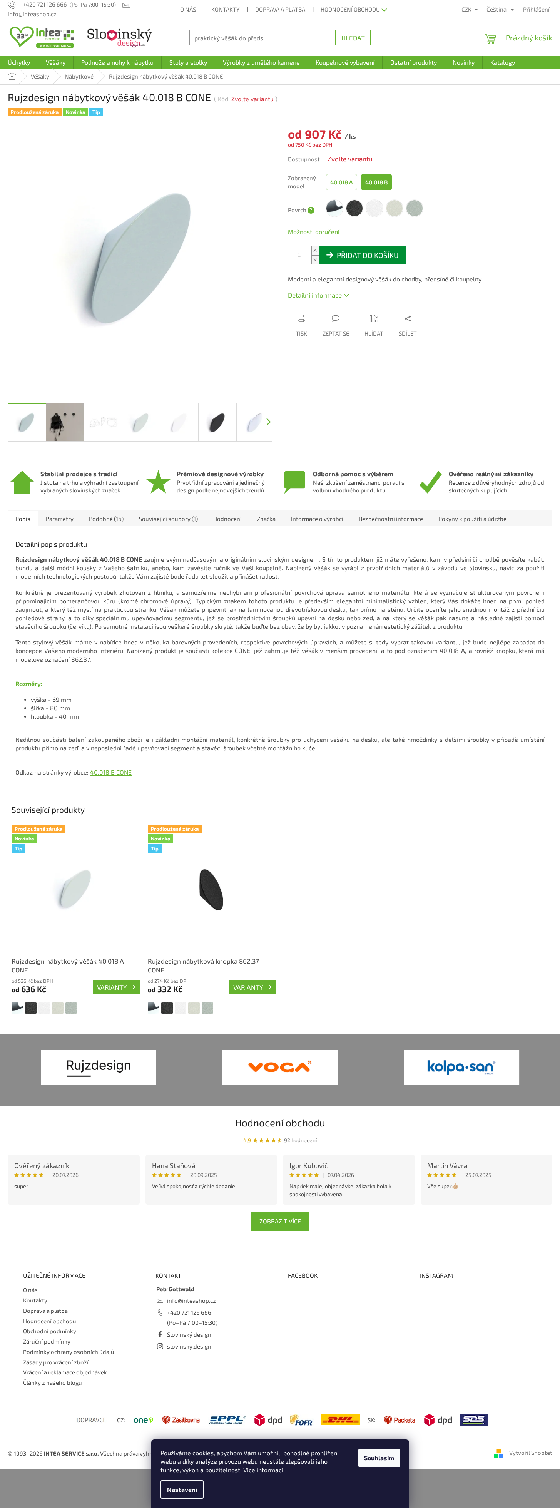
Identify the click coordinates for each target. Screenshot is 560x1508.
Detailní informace (315, 295)
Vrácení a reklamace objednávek (65, 1372)
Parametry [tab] (60, 518)
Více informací (263, 1469)
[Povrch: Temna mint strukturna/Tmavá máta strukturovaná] (71, 1008)
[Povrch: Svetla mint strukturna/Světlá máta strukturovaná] (58, 1008)
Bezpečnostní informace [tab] (391, 518)
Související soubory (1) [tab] (168, 518)
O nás (188, 9)
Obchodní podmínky (49, 1330)
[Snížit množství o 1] (315, 259)
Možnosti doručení (313, 231)
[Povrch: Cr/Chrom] (17, 1008)
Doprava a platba (280, 9)
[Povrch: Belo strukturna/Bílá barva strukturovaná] (44, 1008)
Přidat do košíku (368, 255)
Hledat (353, 38)
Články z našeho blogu (52, 1382)
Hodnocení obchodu (350, 9)
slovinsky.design (189, 1346)
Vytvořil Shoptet (530, 1452)
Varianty (112, 987)
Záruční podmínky (46, 1341)
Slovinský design (189, 1334)
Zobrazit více (280, 1221)
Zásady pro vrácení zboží (56, 1362)
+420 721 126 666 (189, 1312)
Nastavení (182, 1489)
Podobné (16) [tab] (106, 518)
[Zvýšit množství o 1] (315, 250)
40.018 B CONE (111, 772)
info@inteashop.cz (191, 1300)
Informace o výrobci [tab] (317, 518)
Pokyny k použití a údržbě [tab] (472, 518)
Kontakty (225, 9)
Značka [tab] (266, 518)
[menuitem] (19, 62)
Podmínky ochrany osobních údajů (68, 1351)
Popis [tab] (22, 518)
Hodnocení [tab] (227, 518)
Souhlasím (379, 1457)
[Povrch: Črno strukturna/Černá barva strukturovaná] (31, 1008)
